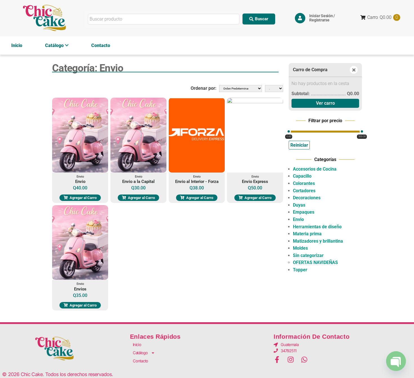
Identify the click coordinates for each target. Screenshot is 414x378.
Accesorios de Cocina (315, 169)
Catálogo (54, 45)
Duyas (299, 205)
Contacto (100, 45)
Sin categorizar (308, 255)
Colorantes (304, 183)
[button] (258, 19)
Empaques (303, 212)
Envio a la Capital (138, 181)
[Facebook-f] (277, 359)
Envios (80, 289)
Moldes (300, 248)
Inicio (16, 45)
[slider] (288, 131)
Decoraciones (306, 197)
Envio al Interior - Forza (197, 181)
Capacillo (302, 176)
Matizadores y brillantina (318, 241)
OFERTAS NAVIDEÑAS (315, 262)
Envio (80, 176)
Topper (300, 269)
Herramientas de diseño (317, 226)
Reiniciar (299, 145)
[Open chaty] (396, 361)
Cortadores (304, 190)
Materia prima (307, 233)
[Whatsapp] (304, 359)
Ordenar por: (204, 88)
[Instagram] (290, 359)
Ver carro (325, 103)
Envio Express (255, 181)
